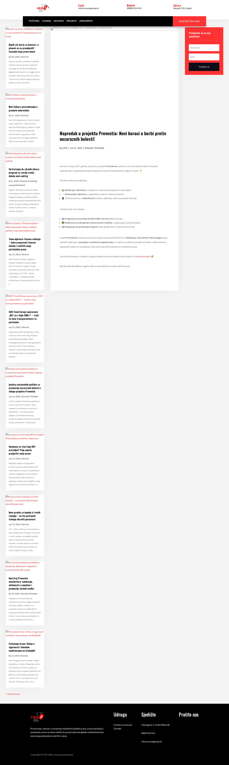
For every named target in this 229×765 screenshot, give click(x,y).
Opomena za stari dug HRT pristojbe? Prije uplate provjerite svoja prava (22, 450)
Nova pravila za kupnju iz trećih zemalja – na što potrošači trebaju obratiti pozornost (24, 516)
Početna (34, 21)
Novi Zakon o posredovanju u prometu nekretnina (23, 108)
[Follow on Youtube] (200, 80)
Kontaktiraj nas (189, 21)
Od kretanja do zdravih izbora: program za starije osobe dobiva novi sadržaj (24, 172)
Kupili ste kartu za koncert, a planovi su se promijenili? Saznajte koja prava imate (24, 48)
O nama (46, 21)
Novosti (59, 21)
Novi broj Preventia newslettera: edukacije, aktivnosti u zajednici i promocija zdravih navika (21, 583)
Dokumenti (86, 21)
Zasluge (117, 728)
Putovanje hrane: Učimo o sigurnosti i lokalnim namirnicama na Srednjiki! (22, 647)
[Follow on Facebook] (187, 80)
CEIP (65, 147)
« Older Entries (13, 694)
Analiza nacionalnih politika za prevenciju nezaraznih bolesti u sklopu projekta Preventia (25, 388)
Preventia (34, 396)
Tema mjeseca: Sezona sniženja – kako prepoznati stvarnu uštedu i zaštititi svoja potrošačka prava (25, 244)
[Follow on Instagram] (193, 80)
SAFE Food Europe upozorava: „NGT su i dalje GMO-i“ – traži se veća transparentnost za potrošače (24, 317)
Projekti (72, 21)
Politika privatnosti (123, 725)
